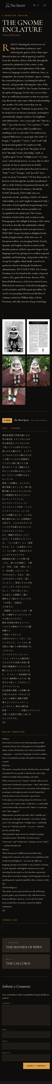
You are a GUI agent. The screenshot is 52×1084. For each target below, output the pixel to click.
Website (6, 1053)
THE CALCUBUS (18, 964)
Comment (7, 1003)
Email (6, 1041)
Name (6, 1030)
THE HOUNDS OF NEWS (24, 947)
